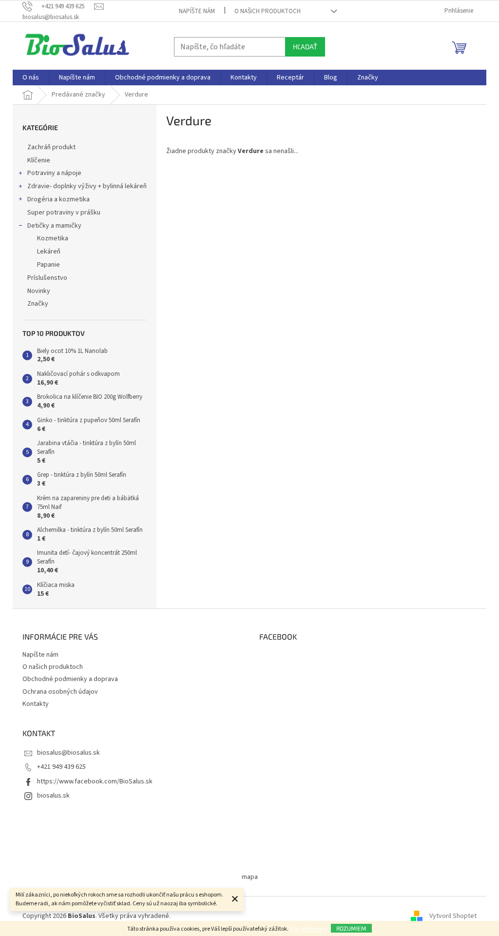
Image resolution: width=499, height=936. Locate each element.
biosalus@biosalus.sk (68, 753)
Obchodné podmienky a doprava (70, 679)
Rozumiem (351, 928)
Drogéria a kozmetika (58, 199)
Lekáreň (48, 251)
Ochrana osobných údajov (60, 692)
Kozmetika (52, 238)
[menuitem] (31, 77)
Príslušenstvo (47, 278)
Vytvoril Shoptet (453, 916)
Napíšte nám (197, 11)
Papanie (48, 265)
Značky (37, 304)
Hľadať (305, 46)
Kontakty (35, 704)
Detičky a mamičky (54, 226)
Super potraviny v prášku (63, 212)
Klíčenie (38, 160)
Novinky (38, 291)
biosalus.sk (53, 795)
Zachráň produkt (51, 147)
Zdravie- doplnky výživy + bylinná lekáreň (87, 186)
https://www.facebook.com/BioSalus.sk (95, 781)
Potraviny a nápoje (54, 173)
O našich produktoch (267, 11)
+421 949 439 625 (61, 767)
